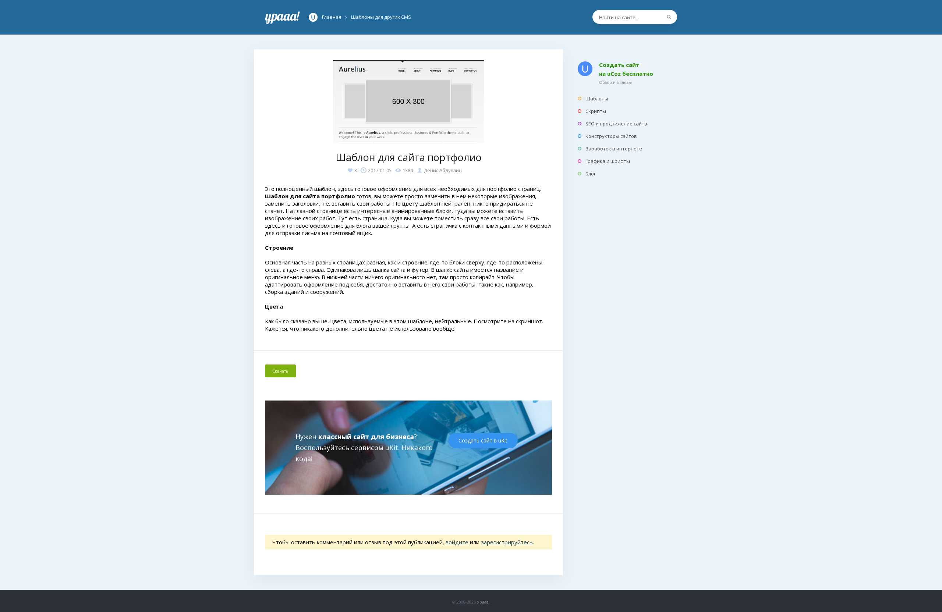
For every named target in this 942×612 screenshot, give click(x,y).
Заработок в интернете (613, 148)
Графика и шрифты (607, 161)
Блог (590, 173)
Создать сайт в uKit (482, 440)
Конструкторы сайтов (611, 136)
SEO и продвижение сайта (616, 123)
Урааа (483, 602)
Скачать (280, 371)
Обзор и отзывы (615, 82)
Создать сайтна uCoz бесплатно (626, 69)
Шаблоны (596, 98)
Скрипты (595, 111)
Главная (282, 17)
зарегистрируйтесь (507, 542)
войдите (457, 542)
